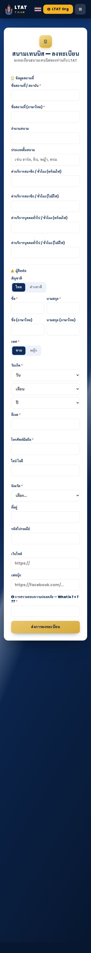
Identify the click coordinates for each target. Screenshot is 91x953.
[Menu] (80, 9)
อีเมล (16, 414)
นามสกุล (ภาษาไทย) (61, 320)
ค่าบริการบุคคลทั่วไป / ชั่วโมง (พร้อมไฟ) (39, 218)
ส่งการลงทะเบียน (45, 626)
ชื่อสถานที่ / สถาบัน (26, 85)
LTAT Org (60, 9)
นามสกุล (54, 298)
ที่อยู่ (14, 507)
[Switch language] (38, 9)
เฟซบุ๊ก (16, 575)
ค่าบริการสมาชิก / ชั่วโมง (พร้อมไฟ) (36, 171)
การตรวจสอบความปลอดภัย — (45, 599)
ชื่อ (14, 298)
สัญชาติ (16, 278)
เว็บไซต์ (16, 554)
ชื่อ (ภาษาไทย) (21, 320)
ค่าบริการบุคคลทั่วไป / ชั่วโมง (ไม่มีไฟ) (38, 243)
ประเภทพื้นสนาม (23, 150)
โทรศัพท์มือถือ (22, 439)
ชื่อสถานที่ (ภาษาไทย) (28, 107)
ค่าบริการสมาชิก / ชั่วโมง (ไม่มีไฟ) (35, 196)
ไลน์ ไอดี (17, 461)
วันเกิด (17, 365)
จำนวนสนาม (20, 128)
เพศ (15, 341)
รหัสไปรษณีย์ (20, 529)
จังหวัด (17, 486)
